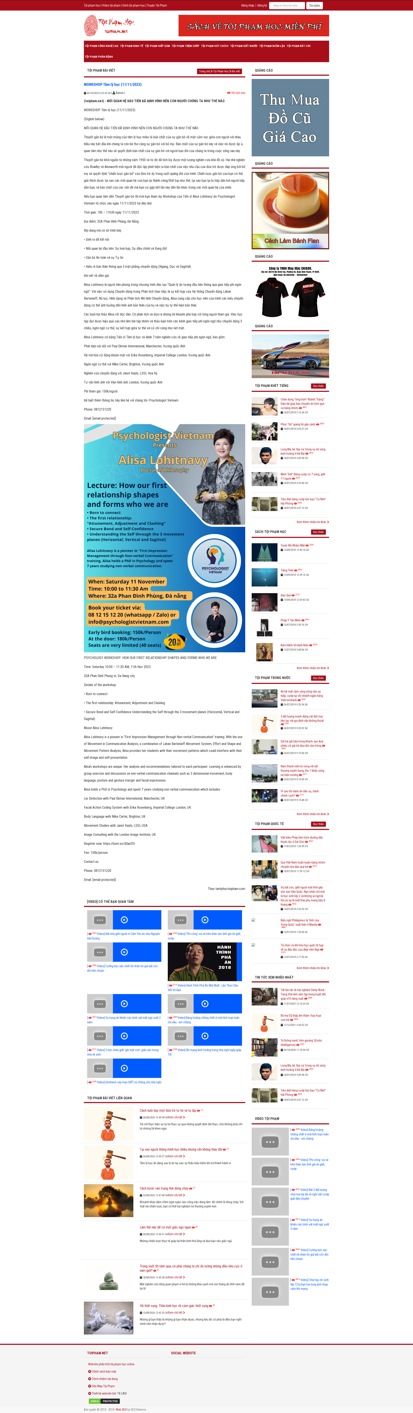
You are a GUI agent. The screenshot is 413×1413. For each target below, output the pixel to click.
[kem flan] (290, 210)
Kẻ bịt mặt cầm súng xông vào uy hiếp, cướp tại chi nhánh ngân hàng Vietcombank (302, 696)
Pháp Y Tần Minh (291, 620)
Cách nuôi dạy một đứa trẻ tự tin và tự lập (168, 1110)
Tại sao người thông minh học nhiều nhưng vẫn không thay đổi (181, 1149)
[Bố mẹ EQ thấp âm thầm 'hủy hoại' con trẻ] (264, 1022)
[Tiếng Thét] (264, 577)
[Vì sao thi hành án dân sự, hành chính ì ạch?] (264, 798)
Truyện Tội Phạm (157, 5)
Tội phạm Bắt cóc (299, 46)
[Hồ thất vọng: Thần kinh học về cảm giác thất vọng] (108, 1319)
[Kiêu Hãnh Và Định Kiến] (264, 652)
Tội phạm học (92, 5)
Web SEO (121, 1409)
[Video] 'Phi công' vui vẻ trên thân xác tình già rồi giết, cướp (309, 1164)
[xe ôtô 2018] (290, 356)
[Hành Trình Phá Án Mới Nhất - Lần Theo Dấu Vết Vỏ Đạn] (205, 961)
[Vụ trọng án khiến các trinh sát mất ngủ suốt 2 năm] (124, 1003)
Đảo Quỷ (286, 595)
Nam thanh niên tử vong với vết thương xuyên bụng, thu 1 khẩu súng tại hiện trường (302, 771)
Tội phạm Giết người (243, 46)
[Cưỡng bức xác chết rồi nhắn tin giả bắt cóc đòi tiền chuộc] (124, 952)
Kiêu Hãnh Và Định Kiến (294, 645)
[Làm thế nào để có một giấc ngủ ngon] (108, 1240)
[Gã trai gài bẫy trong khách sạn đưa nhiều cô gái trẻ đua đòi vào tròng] (264, 748)
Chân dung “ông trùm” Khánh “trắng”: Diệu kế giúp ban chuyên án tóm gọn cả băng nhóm (303, 404)
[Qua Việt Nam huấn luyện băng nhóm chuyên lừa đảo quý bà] (264, 869)
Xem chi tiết (175, 1117)
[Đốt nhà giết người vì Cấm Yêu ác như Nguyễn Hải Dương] (124, 920)
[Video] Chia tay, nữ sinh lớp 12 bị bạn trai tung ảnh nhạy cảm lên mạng (309, 1284)
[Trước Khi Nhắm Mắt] (264, 552)
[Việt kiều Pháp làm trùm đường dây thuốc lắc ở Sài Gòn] (264, 844)
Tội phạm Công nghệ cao (101, 46)
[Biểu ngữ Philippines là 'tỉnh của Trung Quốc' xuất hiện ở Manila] (264, 927)
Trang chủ (204, 71)
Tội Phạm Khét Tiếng (271, 386)
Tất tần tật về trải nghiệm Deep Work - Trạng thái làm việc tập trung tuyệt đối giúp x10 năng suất (303, 994)
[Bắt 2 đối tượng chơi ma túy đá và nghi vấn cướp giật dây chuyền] (270, 1202)
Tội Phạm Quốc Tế (269, 824)
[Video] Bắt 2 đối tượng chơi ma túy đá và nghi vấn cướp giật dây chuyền (309, 1194)
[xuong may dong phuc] (290, 291)
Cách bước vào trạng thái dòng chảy (164, 1188)
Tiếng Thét (287, 570)
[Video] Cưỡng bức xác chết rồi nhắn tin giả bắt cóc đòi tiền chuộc (309, 1254)
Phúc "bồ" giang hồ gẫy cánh (298, 424)
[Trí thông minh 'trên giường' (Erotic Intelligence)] (264, 1047)
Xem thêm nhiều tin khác (312, 522)
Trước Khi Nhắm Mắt (293, 545)
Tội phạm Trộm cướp (185, 46)
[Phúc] (264, 431)
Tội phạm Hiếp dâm (157, 46)
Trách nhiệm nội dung (105, 1379)
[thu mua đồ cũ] (290, 117)
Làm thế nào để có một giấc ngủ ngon (165, 1227)
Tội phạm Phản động (99, 56)
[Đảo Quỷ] (264, 602)
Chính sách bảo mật (104, 1371)
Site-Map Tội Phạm (103, 1386)
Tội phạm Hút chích (214, 46)
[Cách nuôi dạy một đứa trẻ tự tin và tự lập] (108, 1123)
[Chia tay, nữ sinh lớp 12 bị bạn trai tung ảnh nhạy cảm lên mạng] (270, 1292)
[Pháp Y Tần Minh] (264, 627)
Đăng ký (262, 5)
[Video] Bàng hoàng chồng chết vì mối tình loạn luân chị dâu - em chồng (309, 1134)
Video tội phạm (111, 5)
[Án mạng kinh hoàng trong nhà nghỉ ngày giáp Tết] (205, 1036)
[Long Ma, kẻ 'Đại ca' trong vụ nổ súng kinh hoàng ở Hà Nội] (264, 456)
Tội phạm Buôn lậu (272, 46)
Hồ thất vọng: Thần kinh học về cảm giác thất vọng (174, 1306)
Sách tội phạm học (133, 5)
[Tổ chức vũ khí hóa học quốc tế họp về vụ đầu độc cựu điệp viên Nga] (264, 952)
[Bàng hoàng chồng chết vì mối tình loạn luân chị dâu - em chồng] (205, 1003)
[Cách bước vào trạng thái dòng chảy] (108, 1201)
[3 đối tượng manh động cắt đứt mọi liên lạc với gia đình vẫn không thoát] (264, 723)
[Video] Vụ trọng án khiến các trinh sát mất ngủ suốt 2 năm (309, 1224)
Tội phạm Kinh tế (131, 46)
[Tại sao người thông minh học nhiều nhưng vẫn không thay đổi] (108, 1162)
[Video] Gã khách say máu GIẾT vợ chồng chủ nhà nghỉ (124, 1082)
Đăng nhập (247, 5)
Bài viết (236, 71)
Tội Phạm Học (221, 71)
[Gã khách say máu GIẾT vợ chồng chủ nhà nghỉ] (124, 1068)
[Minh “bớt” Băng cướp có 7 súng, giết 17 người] (264, 481)
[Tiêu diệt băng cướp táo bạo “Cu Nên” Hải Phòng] (264, 506)
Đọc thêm (318, 386)
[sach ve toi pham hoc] (254, 25)
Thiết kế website (102, 1393)
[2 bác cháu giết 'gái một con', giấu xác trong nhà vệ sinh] (124, 1036)
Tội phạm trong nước (273, 678)
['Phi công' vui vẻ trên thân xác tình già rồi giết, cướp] (205, 920)
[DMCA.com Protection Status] (122, 1401)
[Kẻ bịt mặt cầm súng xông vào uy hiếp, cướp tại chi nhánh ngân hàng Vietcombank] (264, 698)
